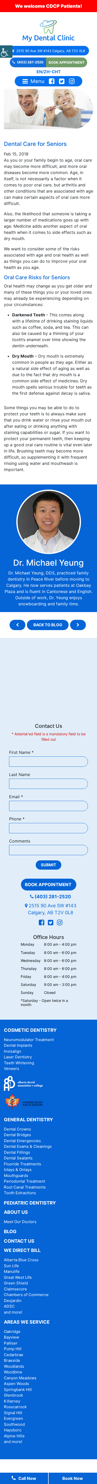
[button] (6, 51)
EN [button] (39, 71)
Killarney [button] (12, 1401)
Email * (16, 796)
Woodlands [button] (14, 1366)
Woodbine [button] (13, 1372)
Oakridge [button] (12, 1331)
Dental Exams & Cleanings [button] (28, 1146)
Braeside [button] (12, 1360)
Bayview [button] (11, 1337)
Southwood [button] (14, 1424)
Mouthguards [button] (16, 1175)
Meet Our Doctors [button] (20, 1221)
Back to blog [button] (47, 624)
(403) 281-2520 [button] (29, 62)
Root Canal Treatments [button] (25, 1187)
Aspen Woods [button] (16, 1383)
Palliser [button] (11, 1343)
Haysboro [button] (12, 1430)
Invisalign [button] (12, 1051)
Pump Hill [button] (12, 1348)
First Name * (21, 752)
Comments (19, 841)
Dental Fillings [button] (17, 1152)
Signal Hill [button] (13, 1412)
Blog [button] (10, 1231)
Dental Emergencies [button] (22, 1140)
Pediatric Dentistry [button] (30, 1203)
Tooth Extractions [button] (20, 1192)
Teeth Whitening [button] (19, 1062)
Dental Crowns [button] (17, 1129)
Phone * (17, 818)
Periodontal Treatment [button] (24, 1181)
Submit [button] (48, 864)
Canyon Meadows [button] (20, 1377)
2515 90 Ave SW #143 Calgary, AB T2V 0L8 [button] (50, 51)
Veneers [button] (11, 1068)
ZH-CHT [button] (52, 71)
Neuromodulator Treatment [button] (29, 1039)
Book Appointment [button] (67, 62)
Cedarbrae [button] (13, 1354)
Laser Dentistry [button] (18, 1056)
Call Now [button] (27, 1478)
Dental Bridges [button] (17, 1134)
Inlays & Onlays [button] (18, 1169)
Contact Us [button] (19, 1241)
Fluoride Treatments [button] (22, 1163)
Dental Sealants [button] (18, 1158)
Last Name (19, 774)
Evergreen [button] (13, 1418)
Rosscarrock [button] (15, 1406)
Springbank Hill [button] (18, 1389)
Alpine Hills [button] (14, 1435)
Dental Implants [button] (18, 1045)
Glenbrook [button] (13, 1395)
